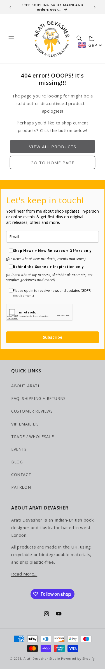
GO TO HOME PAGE (52, 162)
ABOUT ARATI (25, 385)
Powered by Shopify (78, 658)
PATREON (21, 487)
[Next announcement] (94, 7)
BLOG (17, 462)
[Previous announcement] (10, 7)
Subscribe (52, 337)
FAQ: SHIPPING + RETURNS (38, 398)
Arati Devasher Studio (42, 658)
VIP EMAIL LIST (26, 424)
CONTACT (21, 474)
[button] (11, 39)
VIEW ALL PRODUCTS (52, 146)
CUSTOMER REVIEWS (32, 411)
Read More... (24, 574)
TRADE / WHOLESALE (32, 436)
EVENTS (19, 449)
